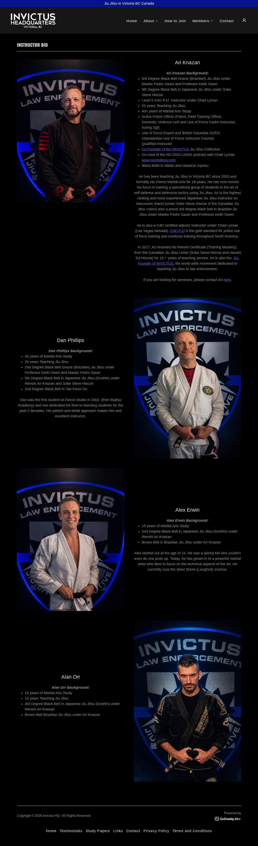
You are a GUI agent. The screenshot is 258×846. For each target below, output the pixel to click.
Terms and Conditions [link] (192, 831)
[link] (33, 20)
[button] (151, 21)
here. (228, 280)
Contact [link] (227, 21)
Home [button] (51, 831)
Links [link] (118, 831)
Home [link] (131, 21)
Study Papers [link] (98, 831)
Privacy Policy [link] (156, 831)
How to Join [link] (175, 21)
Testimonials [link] (71, 831)
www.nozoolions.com (159, 160)
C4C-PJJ (177, 231)
